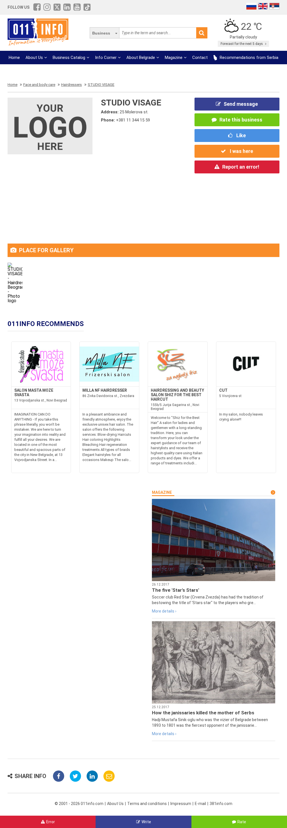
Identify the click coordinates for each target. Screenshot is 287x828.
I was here (241, 151)
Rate (241, 822)
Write (146, 822)
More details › (164, 611)
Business (101, 33)
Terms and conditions (147, 803)
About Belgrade (140, 57)
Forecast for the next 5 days (242, 44)
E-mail (200, 803)
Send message (241, 104)
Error (50, 822)
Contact (200, 57)
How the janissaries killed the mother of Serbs (203, 712)
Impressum (180, 803)
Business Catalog (69, 57)
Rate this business (240, 120)
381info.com (221, 803)
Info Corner (106, 57)
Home (14, 57)
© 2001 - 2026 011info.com (79, 803)
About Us (34, 57)
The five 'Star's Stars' (175, 590)
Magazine (173, 57)
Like (240, 135)
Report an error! (240, 167)
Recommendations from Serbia (248, 57)
